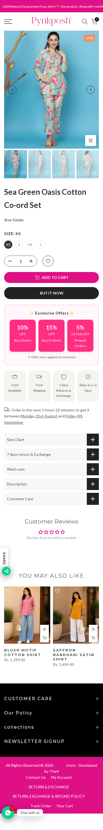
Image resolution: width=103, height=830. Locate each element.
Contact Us (36, 777)
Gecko (59, 765)
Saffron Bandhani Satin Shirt (73, 654)
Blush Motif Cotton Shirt (22, 652)
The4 (54, 771)
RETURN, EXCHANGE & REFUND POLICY (49, 796)
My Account (61, 777)
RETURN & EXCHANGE (49, 787)
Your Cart (65, 805)
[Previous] (12, 90)
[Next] (91, 90)
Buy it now (51, 293)
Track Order (40, 805)
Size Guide (13, 219)
